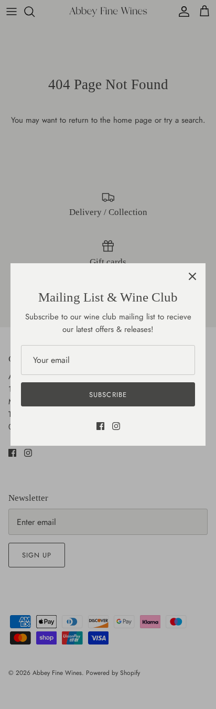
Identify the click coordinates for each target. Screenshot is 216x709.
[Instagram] (116, 426)
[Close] (192, 276)
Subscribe (107, 395)
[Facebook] (100, 426)
